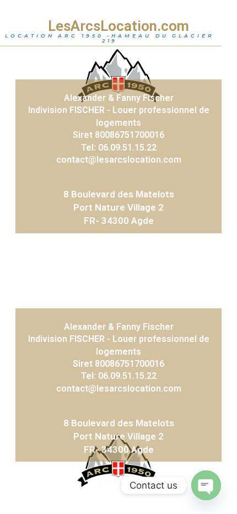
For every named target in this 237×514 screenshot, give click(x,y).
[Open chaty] (206, 485)
